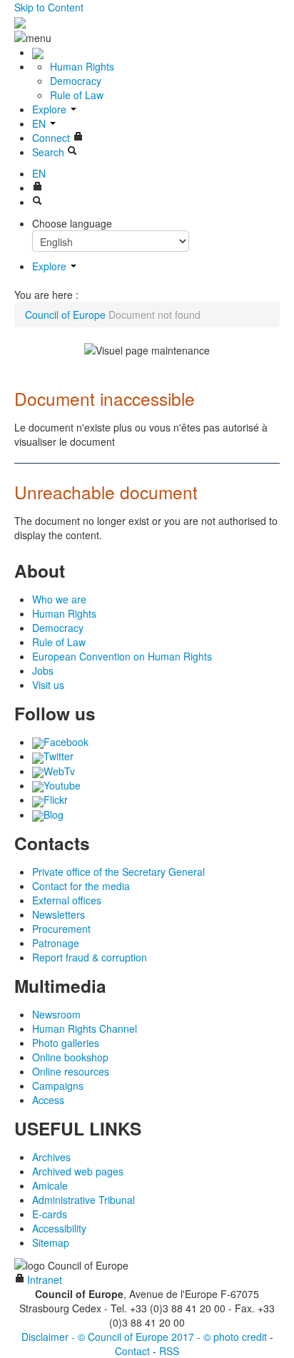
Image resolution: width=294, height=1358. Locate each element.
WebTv (59, 771)
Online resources (70, 1071)
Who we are (59, 599)
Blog (54, 814)
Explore (50, 109)
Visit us (48, 685)
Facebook (66, 742)
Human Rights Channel (84, 1028)
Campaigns (57, 1085)
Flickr (56, 799)
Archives (51, 1157)
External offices (66, 900)
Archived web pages (77, 1171)
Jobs (43, 670)
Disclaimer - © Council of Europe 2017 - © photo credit (144, 1336)
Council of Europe (65, 314)
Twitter (59, 756)
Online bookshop (70, 1057)
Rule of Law (76, 95)
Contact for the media (81, 886)
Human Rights (82, 66)
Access (48, 1100)
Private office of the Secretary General (118, 871)
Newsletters (58, 914)
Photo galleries (65, 1043)
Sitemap (50, 1242)
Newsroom (56, 1014)
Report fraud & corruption (89, 957)
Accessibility (59, 1228)
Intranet (43, 1279)
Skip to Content (48, 7)
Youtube (62, 785)
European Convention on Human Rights (122, 656)
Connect (52, 138)
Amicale (50, 1185)
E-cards (49, 1214)
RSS (169, 1351)
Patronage (55, 943)
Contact (132, 1351)
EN (40, 123)
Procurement (61, 929)
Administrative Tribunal (83, 1200)
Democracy (75, 80)
